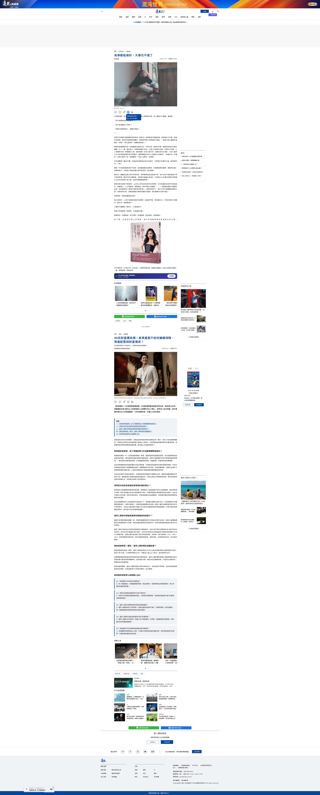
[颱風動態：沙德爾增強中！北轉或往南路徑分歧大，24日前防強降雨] (119, 697)
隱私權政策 (185, 780)
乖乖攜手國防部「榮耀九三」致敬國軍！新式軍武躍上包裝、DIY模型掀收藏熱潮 (167, 717)
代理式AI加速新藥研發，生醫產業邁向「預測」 (135, 708)
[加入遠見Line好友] (123, 751)
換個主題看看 (194, 337)
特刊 (196, 368)
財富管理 (135, 673)
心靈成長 (128, 51)
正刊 (190, 368)
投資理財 (126, 334)
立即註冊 (197, 752)
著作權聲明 (176, 780)
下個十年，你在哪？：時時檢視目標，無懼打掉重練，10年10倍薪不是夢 (150, 268)
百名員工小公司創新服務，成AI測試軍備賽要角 (193, 399)
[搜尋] (217, 11)
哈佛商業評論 (185, 765)
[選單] (102, 11)
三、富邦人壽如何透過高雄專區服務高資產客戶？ (132, 429)
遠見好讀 (116, 59)
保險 (142, 673)
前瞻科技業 (187, 395)
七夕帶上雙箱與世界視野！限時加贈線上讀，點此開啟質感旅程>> (165, 22)
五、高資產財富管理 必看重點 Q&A (127, 434)
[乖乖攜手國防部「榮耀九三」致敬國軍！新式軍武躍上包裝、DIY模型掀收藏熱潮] (151, 717)
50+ (174, 768)
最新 (120, 17)
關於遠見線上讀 (116, 770)
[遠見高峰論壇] (10, 4)
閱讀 (130, 321)
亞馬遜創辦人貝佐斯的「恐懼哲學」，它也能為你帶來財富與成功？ (168, 708)
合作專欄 (156, 777)
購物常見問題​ (116, 773)
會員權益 (114, 777)
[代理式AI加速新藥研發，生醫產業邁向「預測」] (119, 707)
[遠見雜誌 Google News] (153, 751)
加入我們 (103, 777)
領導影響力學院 (183, 768)
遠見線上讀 (184, 17)
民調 (169, 17)
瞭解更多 (312, 4)
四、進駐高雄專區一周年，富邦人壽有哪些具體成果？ (134, 431)
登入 (128, 118)
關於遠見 (103, 770)
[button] (174, 294)
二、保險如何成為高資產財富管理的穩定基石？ (132, 426)
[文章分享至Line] (115, 112)
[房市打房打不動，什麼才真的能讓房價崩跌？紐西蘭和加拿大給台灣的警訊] (151, 697)
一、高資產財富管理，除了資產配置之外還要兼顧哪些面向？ (136, 423)
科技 (150, 17)
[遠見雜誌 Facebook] (130, 751)
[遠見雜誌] (160, 11)
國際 (133, 17)
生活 (124, 321)
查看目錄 (187, 405)
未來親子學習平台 (206, 765)
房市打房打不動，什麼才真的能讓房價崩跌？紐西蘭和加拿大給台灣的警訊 (167, 698)
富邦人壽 (117, 673)
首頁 (115, 51)
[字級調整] (132, 112)
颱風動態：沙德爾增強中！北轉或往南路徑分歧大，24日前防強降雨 (135, 698)
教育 (163, 17)
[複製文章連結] (124, 112)
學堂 (192, 17)
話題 (127, 17)
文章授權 (103, 773)
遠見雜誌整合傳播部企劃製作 (122, 348)
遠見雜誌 (176, 765)
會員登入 (153, 742)
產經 (157, 17)
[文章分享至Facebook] (120, 112)
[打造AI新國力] (193, 380)
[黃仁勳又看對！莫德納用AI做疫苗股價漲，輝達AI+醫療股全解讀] (119, 717)
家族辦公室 (126, 673)
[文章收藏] (128, 112)
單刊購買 (199, 405)
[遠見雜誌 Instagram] (138, 751)
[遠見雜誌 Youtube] (145, 751)
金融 (139, 17)
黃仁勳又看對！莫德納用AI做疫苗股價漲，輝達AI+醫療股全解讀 (136, 717)
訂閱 (204, 11)
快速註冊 (167, 742)
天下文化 (195, 765)
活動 (199, 17)
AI (145, 17)
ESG (175, 17)
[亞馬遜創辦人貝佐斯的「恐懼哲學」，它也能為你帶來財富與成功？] (151, 707)
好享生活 (121, 51)
